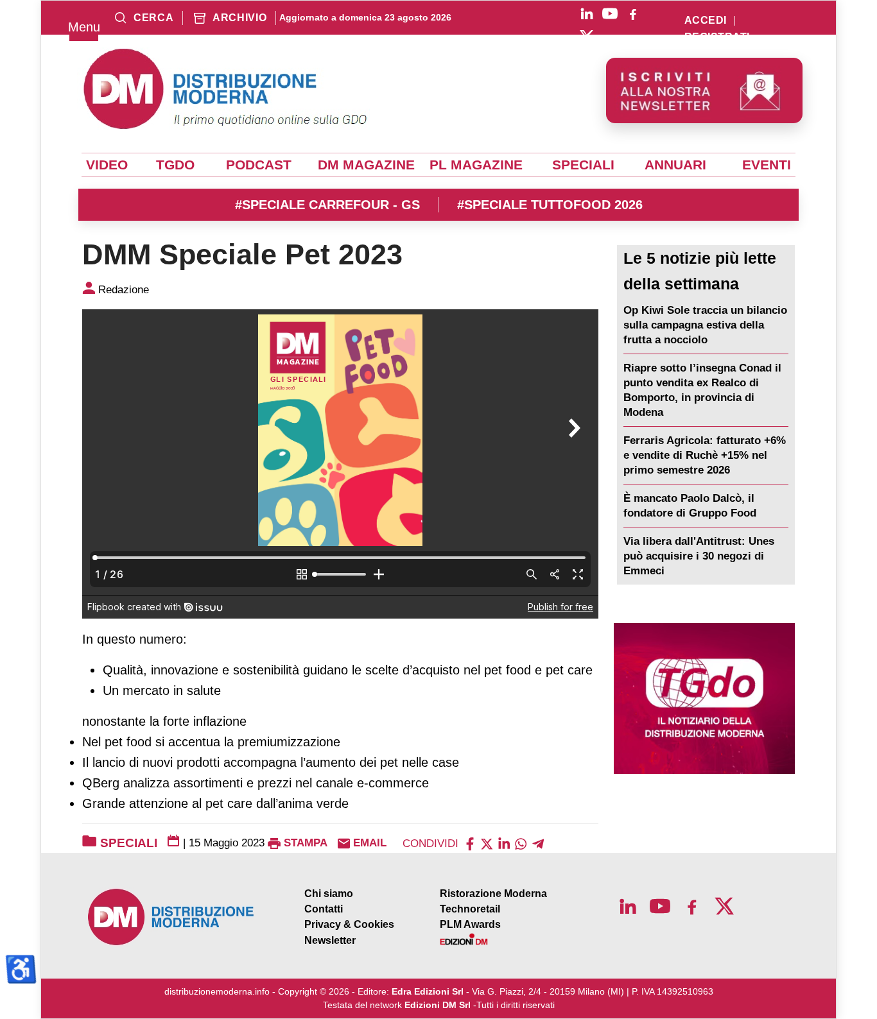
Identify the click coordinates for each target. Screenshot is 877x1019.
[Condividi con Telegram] (538, 843)
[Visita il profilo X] (587, 36)
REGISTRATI (717, 37)
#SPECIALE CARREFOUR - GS (327, 204)
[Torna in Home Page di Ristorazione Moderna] (171, 917)
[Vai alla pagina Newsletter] (704, 90)
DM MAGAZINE (366, 165)
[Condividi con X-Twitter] (486, 843)
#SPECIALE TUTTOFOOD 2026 (550, 204)
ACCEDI (705, 20)
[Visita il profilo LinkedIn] (587, 13)
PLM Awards (470, 924)
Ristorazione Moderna (493, 893)
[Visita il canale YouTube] (610, 13)
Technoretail (470, 908)
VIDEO (107, 165)
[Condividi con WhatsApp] (520, 843)
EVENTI (766, 165)
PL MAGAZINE (476, 165)
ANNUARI (675, 165)
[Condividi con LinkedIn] (504, 843)
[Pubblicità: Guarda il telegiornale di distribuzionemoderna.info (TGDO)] (704, 698)
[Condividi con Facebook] (470, 843)
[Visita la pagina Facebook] (633, 13)
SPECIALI (583, 165)
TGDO (175, 165)
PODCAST (258, 165)
